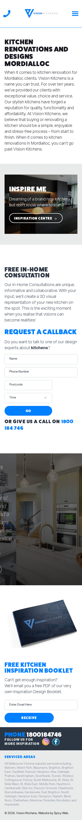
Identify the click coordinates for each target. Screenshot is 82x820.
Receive (29, 718)
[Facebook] (55, 742)
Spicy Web (61, 813)
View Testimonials (38, 565)
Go (28, 411)
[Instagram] (45, 742)
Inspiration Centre (33, 218)
